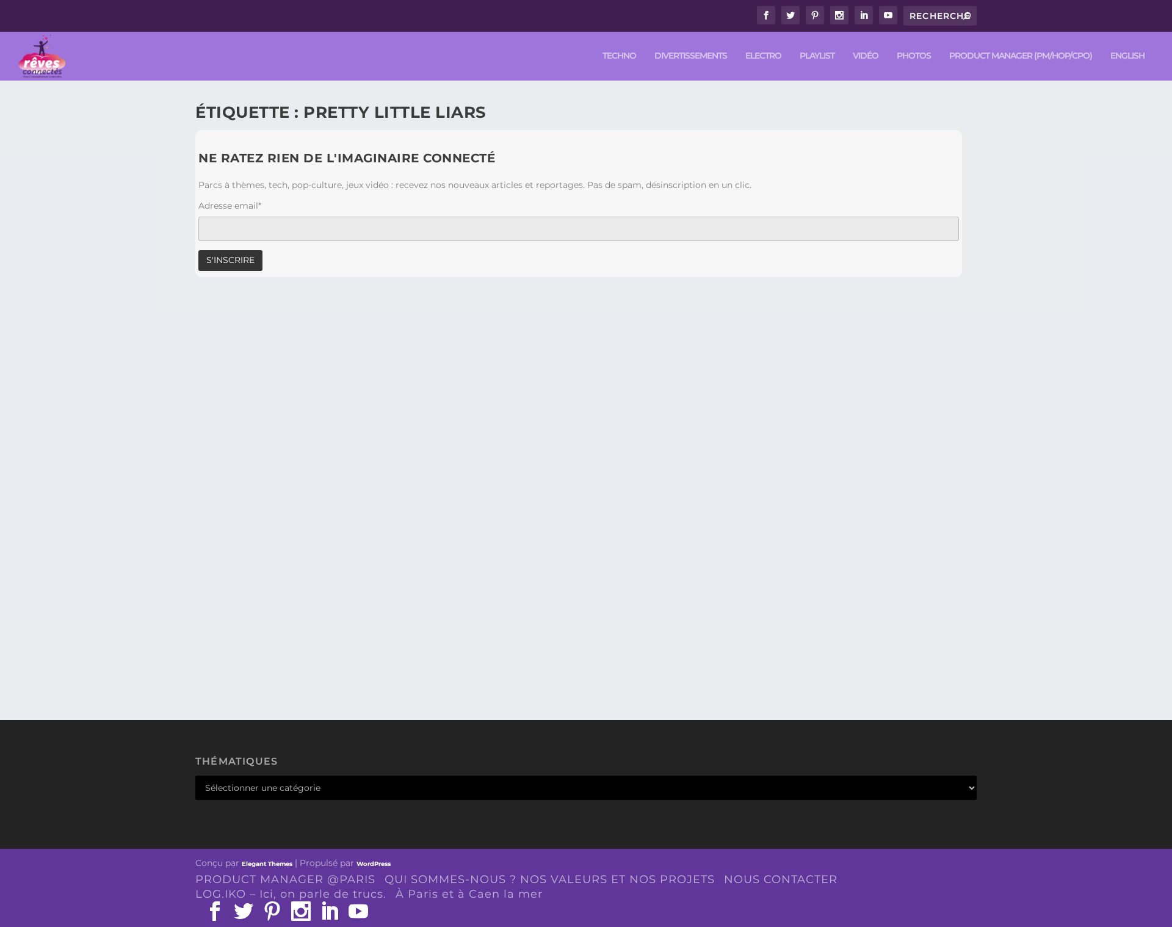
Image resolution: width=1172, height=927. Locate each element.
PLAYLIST (817, 56)
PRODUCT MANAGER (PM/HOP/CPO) (1020, 56)
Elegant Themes (267, 864)
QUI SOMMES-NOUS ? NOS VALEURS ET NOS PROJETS (550, 879)
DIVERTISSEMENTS (690, 56)
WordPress (373, 864)
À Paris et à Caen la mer (469, 894)
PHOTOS (914, 56)
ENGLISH (1127, 56)
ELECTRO (763, 56)
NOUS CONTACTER (780, 879)
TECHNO (619, 56)
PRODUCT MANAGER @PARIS (285, 879)
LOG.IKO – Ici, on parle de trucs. (290, 894)
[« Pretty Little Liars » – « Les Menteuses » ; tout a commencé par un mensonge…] (454, 453)
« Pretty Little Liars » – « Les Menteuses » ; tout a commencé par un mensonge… (454, 626)
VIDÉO (865, 56)
